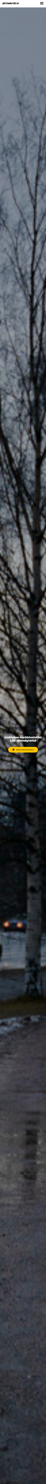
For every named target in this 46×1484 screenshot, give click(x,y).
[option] (23, 742)
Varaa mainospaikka (24, 750)
